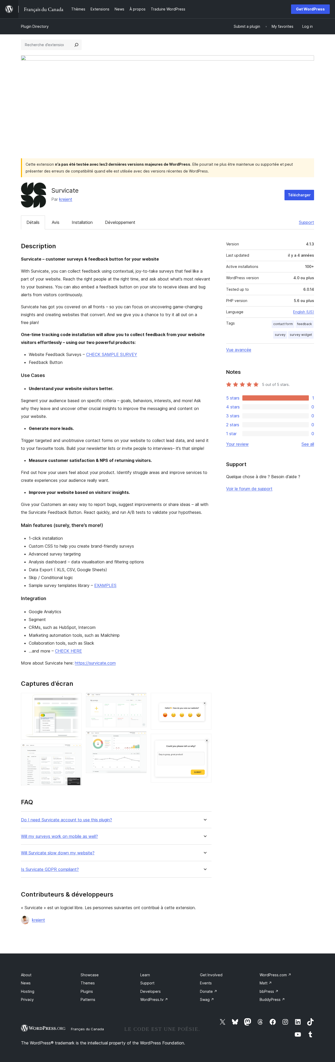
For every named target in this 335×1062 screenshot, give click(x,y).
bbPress (269, 991)
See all (308, 444)
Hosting (27, 991)
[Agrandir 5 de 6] (204, 700)
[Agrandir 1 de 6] (74, 700)
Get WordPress (310, 9)
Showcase (90, 975)
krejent (65, 199)
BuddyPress (272, 999)
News (26, 983)
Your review (237, 444)
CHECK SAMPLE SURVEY (111, 354)
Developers (150, 991)
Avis (55, 222)
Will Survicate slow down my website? (57, 852)
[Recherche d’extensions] (76, 45)
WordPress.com (275, 975)
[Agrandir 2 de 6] (74, 750)
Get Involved (211, 975)
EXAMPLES (105, 585)
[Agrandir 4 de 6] (139, 738)
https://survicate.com (95, 663)
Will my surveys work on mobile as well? (59, 836)
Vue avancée (238, 349)
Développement (120, 222)
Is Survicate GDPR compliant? (50, 869)
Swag (207, 999)
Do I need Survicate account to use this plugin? (66, 819)
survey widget (301, 335)
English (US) (303, 312)
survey (280, 335)
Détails (33, 222)
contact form (283, 324)
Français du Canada (87, 1029)
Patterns (88, 999)
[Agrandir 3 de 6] (139, 700)
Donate (208, 991)
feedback (304, 324)
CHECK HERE (68, 651)
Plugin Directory (35, 26)
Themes (88, 983)
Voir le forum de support (249, 488)
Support (306, 222)
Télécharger (299, 195)
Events (206, 983)
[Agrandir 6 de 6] (204, 740)
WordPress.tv (154, 999)
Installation (82, 222)
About (26, 975)
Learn (145, 975)
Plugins (87, 991)
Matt (266, 983)
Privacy (27, 999)
